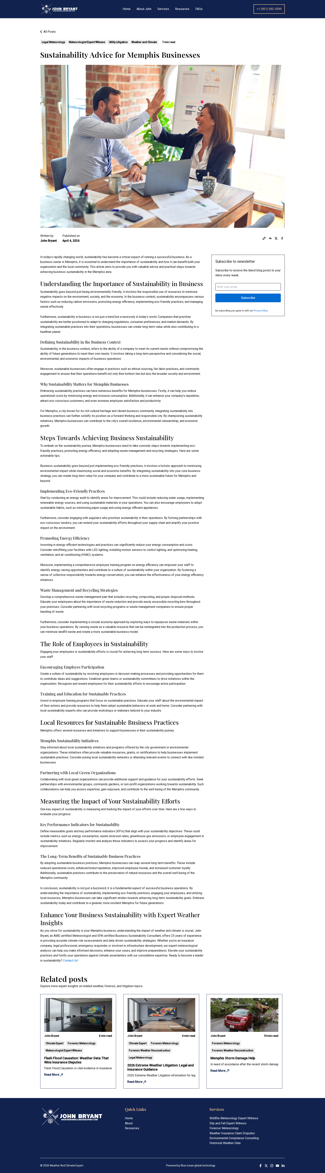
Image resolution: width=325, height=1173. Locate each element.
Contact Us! (70, 960)
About (129, 1123)
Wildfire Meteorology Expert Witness (234, 1118)
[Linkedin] (283, 1165)
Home (127, 9)
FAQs (199, 9)
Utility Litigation (118, 42)
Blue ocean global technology (198, 1165)
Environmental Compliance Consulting (234, 1138)
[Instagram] (271, 1165)
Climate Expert (54, 1043)
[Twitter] (266, 1165)
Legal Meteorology (53, 42)
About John (144, 9)
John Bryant (48, 240)
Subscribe (248, 298)
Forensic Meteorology (81, 1043)
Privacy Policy (261, 310)
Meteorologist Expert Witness (87, 42)
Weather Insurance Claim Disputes (232, 1133)
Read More (52, 1074)
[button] (269, 9)
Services (163, 9)
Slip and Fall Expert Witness (228, 1123)
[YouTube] (277, 1165)
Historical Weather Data (225, 1143)
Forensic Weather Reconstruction (149, 1050)
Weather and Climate (144, 42)
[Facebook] (260, 1165)
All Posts (49, 31)
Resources (182, 9)
